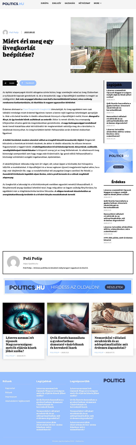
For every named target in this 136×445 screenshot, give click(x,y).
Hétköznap (78, 67)
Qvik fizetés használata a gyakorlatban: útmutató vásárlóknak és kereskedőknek (119, 106)
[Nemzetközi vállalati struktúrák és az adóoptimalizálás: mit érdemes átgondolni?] (112, 318)
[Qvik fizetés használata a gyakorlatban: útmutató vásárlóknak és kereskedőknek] (68, 318)
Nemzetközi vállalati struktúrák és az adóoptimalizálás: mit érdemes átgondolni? (117, 120)
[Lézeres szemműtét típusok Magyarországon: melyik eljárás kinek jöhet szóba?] (23, 318)
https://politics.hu (30, 263)
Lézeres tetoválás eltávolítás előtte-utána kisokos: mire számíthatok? (118, 133)
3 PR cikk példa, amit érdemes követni (118, 238)
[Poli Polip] (6, 32)
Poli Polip (13, 32)
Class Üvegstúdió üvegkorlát (37, 109)
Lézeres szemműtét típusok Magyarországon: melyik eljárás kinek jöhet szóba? (119, 93)
